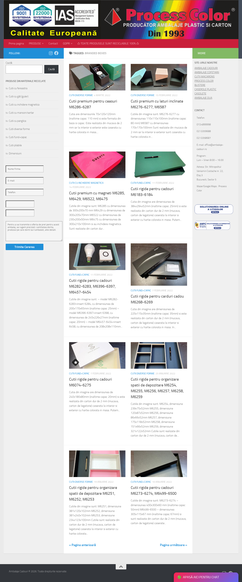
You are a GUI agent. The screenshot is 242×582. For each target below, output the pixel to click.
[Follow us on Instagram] (51, 53)
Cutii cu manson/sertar (21, 112)
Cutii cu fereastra (18, 88)
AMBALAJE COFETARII (207, 72)
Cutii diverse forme (81, 95)
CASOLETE (200, 93)
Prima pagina (16, 43)
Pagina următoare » (173, 545)
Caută (9, 62)
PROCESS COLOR (204, 80)
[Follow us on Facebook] (56, 53)
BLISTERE (200, 85)
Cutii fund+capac (141, 182)
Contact (53, 43)
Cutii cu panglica (17, 120)
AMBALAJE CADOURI (206, 68)
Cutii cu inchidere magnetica (86, 182)
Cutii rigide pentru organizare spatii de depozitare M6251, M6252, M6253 (93, 493)
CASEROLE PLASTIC (205, 89)
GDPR (66, 43)
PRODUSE (35, 43)
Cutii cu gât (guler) (18, 96)
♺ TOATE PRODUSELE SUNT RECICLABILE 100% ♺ (108, 43)
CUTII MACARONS (205, 76)
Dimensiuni (15, 153)
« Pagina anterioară (82, 545)
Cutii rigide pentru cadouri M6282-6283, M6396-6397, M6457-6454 (92, 286)
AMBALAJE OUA (203, 97)
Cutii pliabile (15, 145)
